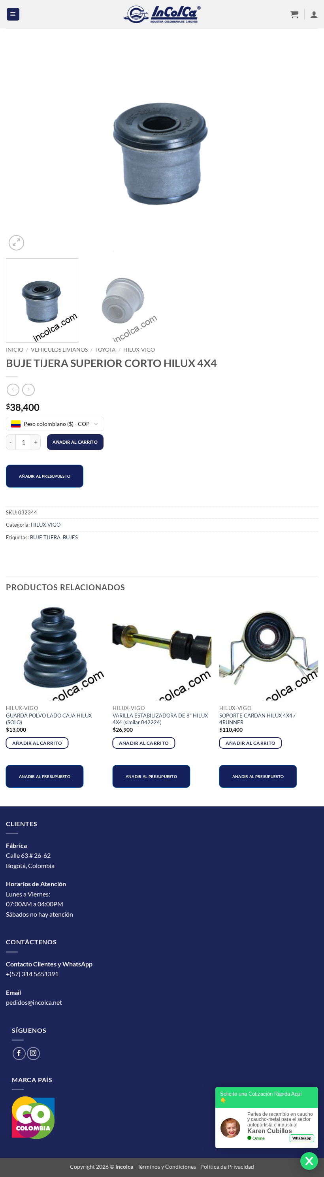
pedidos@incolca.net (34, 1002)
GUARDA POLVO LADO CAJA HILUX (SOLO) (49, 718)
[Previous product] (28, 390)
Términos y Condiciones (167, 1166)
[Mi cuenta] (314, 14)
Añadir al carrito (75, 441)
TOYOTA (105, 350)
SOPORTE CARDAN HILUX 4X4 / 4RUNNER (257, 718)
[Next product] (13, 390)
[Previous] (22, 148)
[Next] (302, 148)
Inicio (14, 350)
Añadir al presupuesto (44, 476)
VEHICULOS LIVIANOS (59, 350)
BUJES (70, 537)
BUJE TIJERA (45, 537)
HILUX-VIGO (139, 350)
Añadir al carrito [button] (37, 743)
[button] (13, 14)
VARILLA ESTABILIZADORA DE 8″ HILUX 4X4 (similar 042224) (160, 718)
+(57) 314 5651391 (32, 973)
